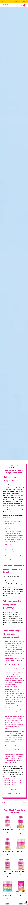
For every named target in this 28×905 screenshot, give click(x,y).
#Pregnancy (14, 789)
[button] (21, 5)
